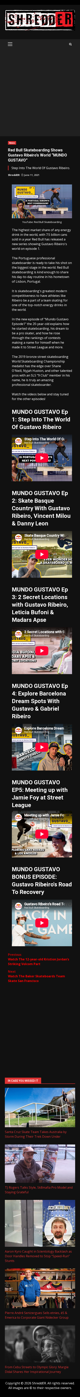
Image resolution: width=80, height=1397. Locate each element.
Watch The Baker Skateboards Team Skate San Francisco (36, 976)
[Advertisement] (40, 94)
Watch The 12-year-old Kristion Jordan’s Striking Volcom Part (38, 959)
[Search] (70, 44)
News (12, 143)
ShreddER (14, 175)
